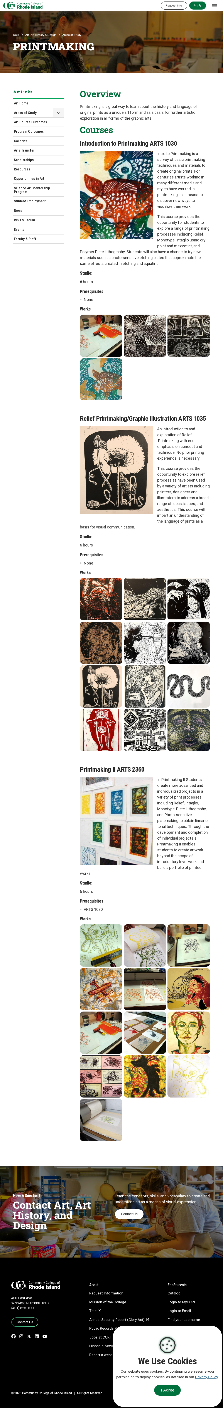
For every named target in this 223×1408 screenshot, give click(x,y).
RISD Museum (24, 220)
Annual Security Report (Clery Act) (117, 1319)
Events (19, 229)
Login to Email (179, 1311)
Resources (22, 169)
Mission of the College (107, 1302)
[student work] (101, 336)
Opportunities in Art (29, 178)
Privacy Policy (206, 1377)
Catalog (174, 1293)
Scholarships (24, 160)
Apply (197, 5)
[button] (58, 112)
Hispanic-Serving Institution (112, 1346)
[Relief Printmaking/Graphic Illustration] (101, 599)
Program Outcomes (29, 131)
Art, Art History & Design (40, 34)
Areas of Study (71, 34)
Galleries (20, 141)
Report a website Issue (108, 1355)
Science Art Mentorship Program (32, 190)
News (18, 210)
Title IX (95, 1311)
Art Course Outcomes (30, 122)
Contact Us (129, 1214)
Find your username (184, 1319)
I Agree (167, 1390)
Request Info (174, 5)
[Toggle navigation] (214, 5)
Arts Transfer (24, 150)
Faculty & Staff (25, 239)
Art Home (21, 103)
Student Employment (30, 201)
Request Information (106, 1293)
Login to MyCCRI (181, 1302)
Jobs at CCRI (100, 1337)
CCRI (16, 34)
